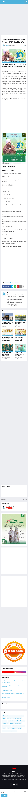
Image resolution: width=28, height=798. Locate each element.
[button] (1, 2)
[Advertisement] (14, 19)
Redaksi (9, 293)
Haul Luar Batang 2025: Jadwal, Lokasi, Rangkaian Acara (20, 324)
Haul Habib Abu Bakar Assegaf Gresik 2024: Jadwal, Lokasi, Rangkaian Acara (7, 355)
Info (7, 37)
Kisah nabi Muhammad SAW (15, 723)
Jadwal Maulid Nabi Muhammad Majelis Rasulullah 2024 (19, 339)
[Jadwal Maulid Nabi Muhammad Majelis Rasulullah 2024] (20, 332)
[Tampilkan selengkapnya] (23, 286)
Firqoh (4, 718)
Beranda (4, 37)
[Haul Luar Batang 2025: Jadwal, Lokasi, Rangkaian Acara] (20, 317)
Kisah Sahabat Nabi (6, 725)
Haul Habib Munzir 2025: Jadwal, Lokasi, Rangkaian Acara (7, 339)
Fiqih (4, 715)
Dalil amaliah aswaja (20, 720)
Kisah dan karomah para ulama (13, 715)
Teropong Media (5, 707)
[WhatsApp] (15, 286)
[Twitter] (12, 286)
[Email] (20, 286)
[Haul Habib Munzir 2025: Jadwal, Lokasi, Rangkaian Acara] (7, 332)
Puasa (4, 728)
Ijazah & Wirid (11, 720)
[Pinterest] (18, 286)
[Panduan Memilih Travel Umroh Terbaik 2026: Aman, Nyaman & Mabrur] (7, 317)
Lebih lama (24, 499)
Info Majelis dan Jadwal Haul (13, 282)
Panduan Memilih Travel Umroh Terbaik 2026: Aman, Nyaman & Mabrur (7, 324)
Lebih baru (3, 499)
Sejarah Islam (5, 723)
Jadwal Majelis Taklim (11, 730)
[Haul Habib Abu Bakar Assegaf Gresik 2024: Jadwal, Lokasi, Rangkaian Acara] (7, 348)
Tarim (9, 728)
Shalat (22, 715)
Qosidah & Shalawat (17, 718)
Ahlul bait (9, 718)
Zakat (4, 730)
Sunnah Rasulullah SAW (16, 728)
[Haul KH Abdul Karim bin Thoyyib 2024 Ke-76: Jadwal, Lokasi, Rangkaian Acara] (20, 348)
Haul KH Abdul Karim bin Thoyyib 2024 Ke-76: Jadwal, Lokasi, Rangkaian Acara (20, 355)
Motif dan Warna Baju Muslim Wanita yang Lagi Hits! (13, 693)
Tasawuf (4, 720)
